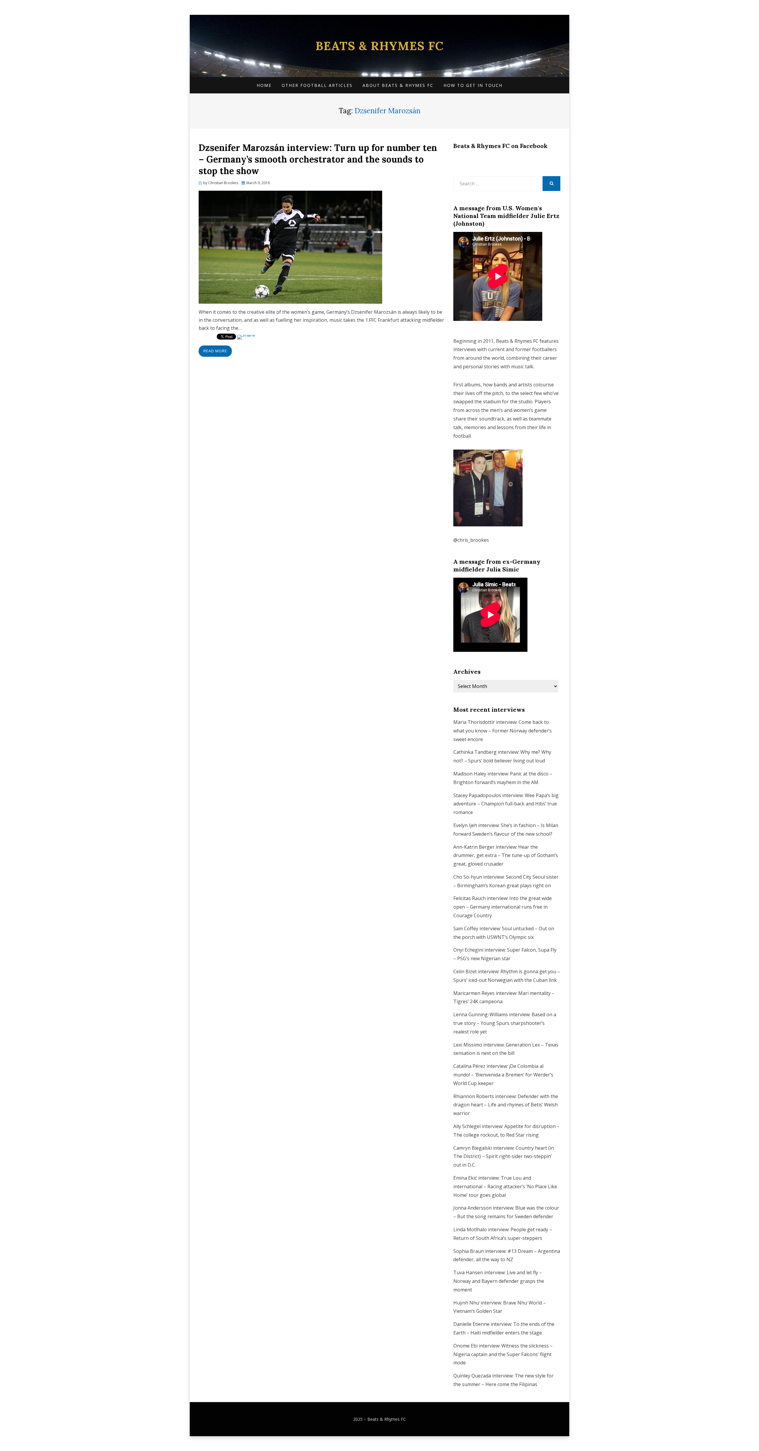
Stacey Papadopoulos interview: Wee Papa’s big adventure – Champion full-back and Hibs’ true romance (506, 804)
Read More (215, 350)
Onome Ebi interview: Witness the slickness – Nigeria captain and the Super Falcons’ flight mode (503, 1354)
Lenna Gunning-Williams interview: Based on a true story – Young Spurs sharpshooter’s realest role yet (504, 1023)
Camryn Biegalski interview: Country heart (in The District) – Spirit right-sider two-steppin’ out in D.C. (503, 1156)
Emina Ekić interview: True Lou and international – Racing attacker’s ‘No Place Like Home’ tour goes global (505, 1186)
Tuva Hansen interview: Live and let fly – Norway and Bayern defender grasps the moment (498, 1281)
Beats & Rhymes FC (379, 45)
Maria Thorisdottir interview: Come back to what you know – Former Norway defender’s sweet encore (502, 731)
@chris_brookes (471, 540)
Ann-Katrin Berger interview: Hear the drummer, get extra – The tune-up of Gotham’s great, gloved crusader (505, 855)
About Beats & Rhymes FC (398, 85)
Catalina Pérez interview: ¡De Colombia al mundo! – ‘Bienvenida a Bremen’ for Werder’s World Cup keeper (503, 1075)
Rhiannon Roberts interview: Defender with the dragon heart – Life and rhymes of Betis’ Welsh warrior (505, 1105)
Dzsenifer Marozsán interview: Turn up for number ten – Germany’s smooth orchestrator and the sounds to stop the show (318, 159)
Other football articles (317, 85)
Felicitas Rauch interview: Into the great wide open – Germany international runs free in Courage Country (502, 907)
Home (264, 85)
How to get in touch (473, 85)
